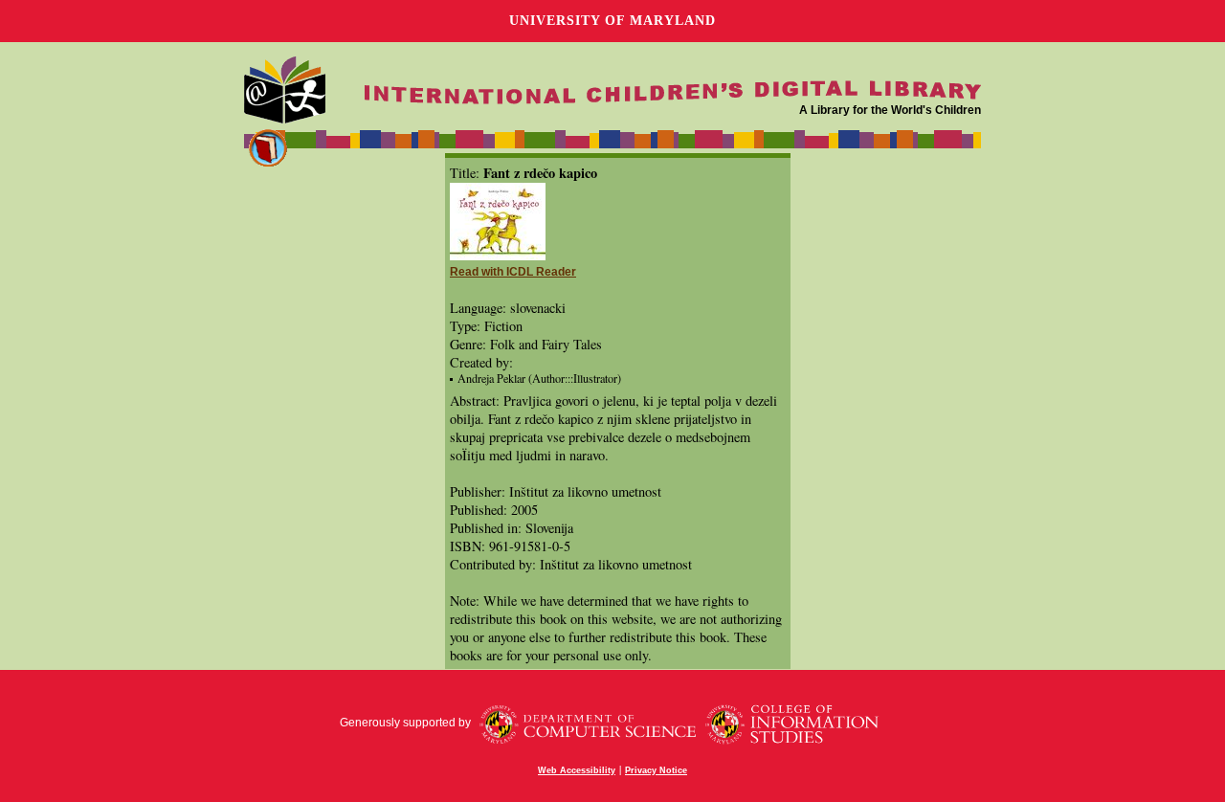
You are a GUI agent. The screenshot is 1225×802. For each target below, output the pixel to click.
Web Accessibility (576, 770)
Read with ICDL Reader (513, 272)
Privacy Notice (656, 770)
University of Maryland (612, 20)
